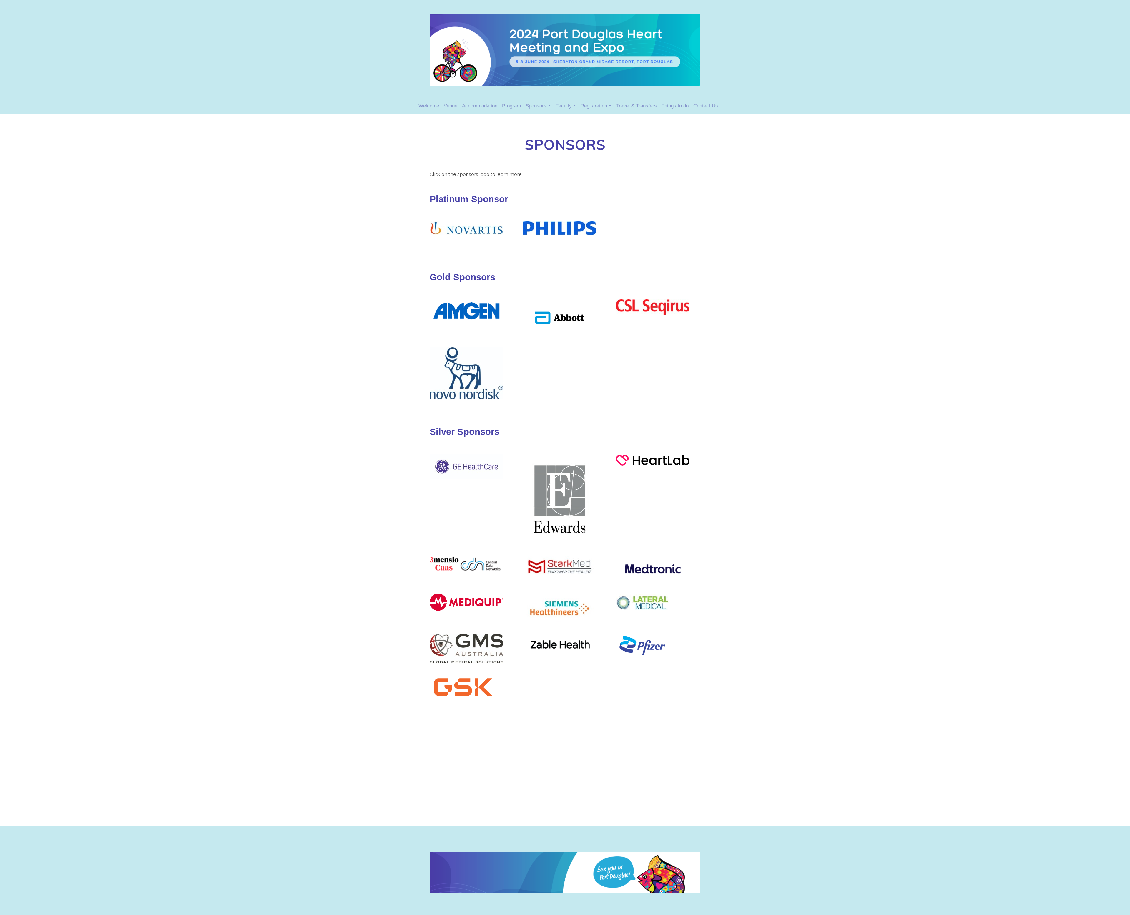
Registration (594, 106)
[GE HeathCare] (466, 309)
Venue (450, 106)
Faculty (564, 106)
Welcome (428, 106)
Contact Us (705, 106)
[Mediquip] (466, 600)
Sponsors (536, 106)
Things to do (675, 106)
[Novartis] (466, 226)
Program (511, 106)
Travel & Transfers (636, 106)
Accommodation (479, 106)
